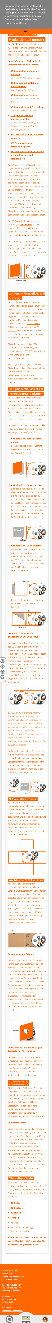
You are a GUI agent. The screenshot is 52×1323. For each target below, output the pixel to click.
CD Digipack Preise (17, 1122)
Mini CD (41, 235)
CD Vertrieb (6, 1308)
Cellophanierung (15, 375)
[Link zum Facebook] (2, 662)
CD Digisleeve (17, 1208)
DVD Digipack (26, 224)
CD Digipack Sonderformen (24, 95)
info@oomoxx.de (15, 1161)
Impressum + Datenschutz (12, 1311)
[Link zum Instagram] (2, 673)
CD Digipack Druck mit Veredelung (27, 107)
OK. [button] (26, 31)
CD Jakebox (16, 1212)
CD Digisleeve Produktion (26, 560)
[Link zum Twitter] (2, 678)
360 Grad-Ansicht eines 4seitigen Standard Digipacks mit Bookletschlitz (27, 155)
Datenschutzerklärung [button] (15, 23)
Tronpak (15, 1217)
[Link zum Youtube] (2, 667)
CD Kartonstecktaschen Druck (24, 556)
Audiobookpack (15, 734)
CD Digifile (16, 1203)
